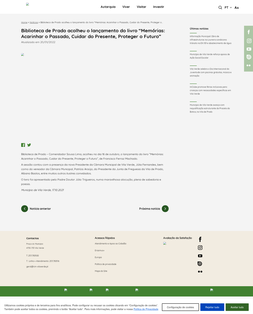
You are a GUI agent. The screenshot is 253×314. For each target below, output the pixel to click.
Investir (158, 7)
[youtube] (248, 49)
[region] (126, 306)
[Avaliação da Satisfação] (177, 254)
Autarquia (108, 7)
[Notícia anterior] (24, 208)
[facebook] (248, 32)
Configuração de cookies (180, 307)
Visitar (141, 7)
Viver (126, 7)
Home (24, 22)
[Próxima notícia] (165, 208)
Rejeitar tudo (212, 307)
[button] (228, 7)
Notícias (34, 22)
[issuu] (248, 57)
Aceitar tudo (237, 307)
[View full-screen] (95, 97)
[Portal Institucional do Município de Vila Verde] (45, 7)
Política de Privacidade (146, 309)
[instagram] (248, 40)
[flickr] (249, 65)
